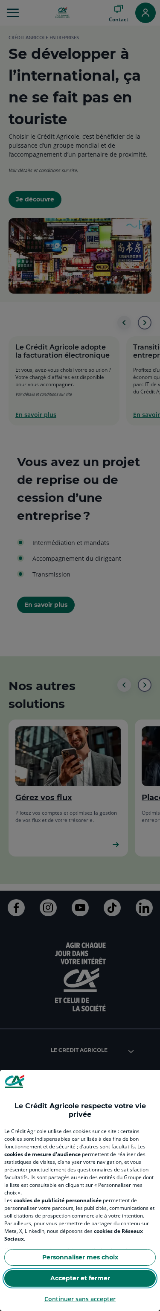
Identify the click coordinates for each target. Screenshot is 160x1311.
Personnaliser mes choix (80, 1257)
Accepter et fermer (80, 1278)
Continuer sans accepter (80, 1299)
